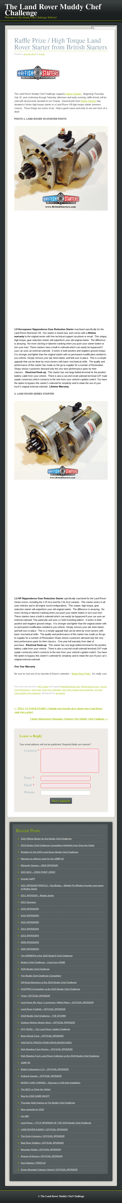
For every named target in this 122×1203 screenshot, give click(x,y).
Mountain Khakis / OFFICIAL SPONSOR (41, 1149)
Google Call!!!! (28, 878)
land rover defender (51, 690)
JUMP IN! (25, 1062)
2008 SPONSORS (30, 942)
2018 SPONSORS (30, 909)
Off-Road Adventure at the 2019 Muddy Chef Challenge (49, 982)
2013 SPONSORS (30, 935)
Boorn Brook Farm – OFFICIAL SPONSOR (42, 1036)
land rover (36, 690)
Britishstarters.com (90, 687)
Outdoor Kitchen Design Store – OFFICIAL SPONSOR (48, 1022)
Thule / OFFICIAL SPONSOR (35, 995)
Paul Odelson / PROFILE (33, 1163)
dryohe (42, 54)
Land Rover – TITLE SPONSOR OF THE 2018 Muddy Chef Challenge (56, 1123)
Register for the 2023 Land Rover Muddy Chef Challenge (49, 852)
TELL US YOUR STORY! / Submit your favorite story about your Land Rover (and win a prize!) (58, 710)
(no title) (25, 1116)
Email (29, 785)
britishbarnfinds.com (70, 687)
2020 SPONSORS (30, 949)
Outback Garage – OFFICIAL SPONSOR (41, 1076)
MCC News (43, 687)
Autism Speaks (73, 93)
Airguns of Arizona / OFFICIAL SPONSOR (42, 1156)
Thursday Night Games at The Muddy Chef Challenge (48, 1102)
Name (29, 778)
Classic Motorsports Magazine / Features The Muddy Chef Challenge (69, 719)
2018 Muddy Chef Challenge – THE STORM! (43, 1016)
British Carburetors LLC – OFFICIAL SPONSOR (45, 1069)
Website (29, 792)
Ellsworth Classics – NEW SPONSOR (39, 865)
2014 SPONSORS (30, 929)
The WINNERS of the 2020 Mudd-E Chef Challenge (47, 955)
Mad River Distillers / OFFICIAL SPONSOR (42, 1143)
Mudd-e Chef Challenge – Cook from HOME (43, 962)
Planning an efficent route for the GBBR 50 (42, 858)
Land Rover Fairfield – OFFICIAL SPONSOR (43, 1009)
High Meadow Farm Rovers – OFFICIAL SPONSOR (47, 1049)
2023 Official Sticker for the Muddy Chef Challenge (46, 838)
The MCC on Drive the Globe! (36, 1089)
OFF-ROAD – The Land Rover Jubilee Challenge (45, 1029)
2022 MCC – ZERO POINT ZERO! (38, 872)
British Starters (89, 101)
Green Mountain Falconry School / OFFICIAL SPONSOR (49, 1169)
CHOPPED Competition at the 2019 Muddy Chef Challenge (50, 989)
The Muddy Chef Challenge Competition (41, 975)
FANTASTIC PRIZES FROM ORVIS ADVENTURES (46, 1042)
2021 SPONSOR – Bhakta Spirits (37, 895)
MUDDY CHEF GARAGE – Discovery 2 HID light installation (50, 1082)
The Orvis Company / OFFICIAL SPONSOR (42, 1136)
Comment (31, 750)
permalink (60, 693)
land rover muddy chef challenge (77, 690)
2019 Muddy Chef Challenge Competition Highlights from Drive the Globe (57, 845)
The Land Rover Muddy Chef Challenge (53, 9)
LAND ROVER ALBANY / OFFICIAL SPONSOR (44, 1129)
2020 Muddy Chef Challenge (35, 969)
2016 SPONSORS (30, 915)
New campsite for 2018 (32, 1109)
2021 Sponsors (28, 902)
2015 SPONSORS (30, 922)
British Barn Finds (81, 673)
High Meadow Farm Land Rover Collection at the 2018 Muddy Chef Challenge (60, 1056)
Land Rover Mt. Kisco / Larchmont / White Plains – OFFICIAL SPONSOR (57, 1002)
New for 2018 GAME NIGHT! (35, 1096)
